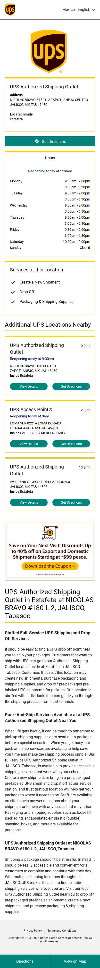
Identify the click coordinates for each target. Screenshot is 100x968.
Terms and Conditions (62, 930)
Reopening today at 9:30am (32, 359)
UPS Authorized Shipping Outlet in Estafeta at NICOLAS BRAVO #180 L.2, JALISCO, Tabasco (49, 604)
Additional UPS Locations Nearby (48, 324)
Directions (24, 961)
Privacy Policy (33, 930)
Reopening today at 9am (29, 416)
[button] (78, 9)
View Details (29, 386)
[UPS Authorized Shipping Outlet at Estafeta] (50, 578)
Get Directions (54, 141)
